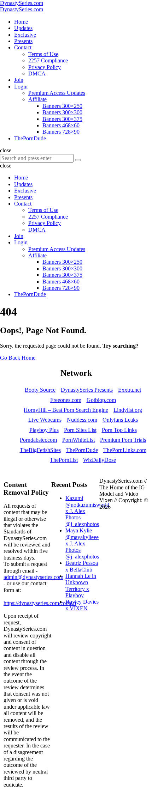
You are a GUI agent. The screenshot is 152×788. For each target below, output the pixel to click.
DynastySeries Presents (87, 390)
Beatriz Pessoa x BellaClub (81, 566)
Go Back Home (17, 358)
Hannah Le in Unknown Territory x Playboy (80, 585)
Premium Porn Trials (123, 440)
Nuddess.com (82, 420)
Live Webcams (45, 420)
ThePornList (64, 460)
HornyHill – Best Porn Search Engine (66, 410)
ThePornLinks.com (124, 450)
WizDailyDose (99, 460)
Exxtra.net (129, 390)
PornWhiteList (78, 440)
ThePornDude (82, 450)
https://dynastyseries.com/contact (40, 603)
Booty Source (40, 390)
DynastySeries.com (21, 3)
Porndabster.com (38, 440)
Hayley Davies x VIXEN (82, 605)
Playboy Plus (44, 430)
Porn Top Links (119, 430)
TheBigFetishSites (40, 450)
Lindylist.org (127, 410)
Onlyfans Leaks (120, 420)
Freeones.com (65, 400)
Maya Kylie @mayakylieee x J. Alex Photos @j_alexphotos (82, 543)
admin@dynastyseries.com (33, 577)
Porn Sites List (80, 430)
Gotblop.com (101, 400)
